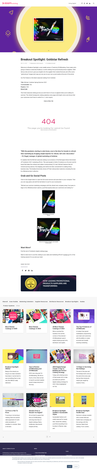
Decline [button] (76, 466)
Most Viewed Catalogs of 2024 (35, 328)
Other (18, 305)
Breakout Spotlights (37, 63)
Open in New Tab (48, 101)
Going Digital (72, 3)
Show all (5, 301)
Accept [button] (69, 466)
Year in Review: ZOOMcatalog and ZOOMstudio (35, 368)
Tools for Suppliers (40, 455)
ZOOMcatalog (51, 63)
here (46, 251)
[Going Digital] (48, 283)
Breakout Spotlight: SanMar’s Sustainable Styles (60, 412)
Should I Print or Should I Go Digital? (36, 411)
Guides (82, 301)
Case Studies (13, 301)
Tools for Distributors (41, 452)
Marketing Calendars (26, 301)
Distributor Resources (56, 301)
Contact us (66, 254)
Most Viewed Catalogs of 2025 (11, 328)
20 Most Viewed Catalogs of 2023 (58, 328)
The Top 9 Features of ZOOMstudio (83, 328)
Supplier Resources (41, 301)
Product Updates (8, 305)
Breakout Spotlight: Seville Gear (83, 411)
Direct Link (24, 89)
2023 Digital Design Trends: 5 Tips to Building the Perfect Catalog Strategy (59, 369)
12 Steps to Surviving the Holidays (83, 368)
